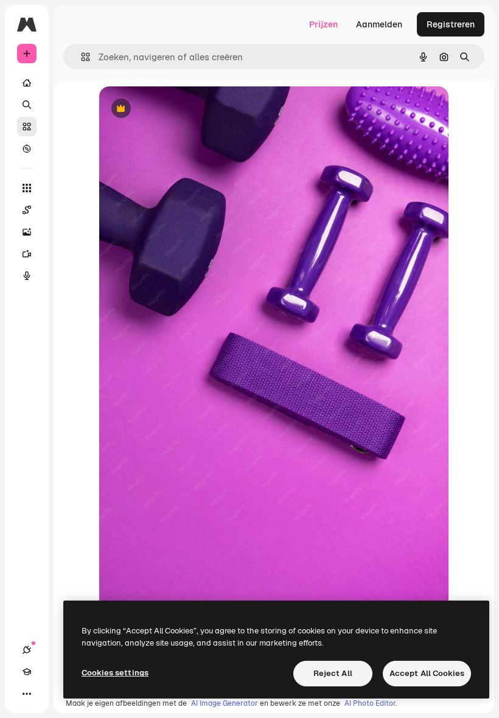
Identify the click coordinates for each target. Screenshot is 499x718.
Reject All (332, 673)
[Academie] (27, 671)
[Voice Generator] (27, 275)
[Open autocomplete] (80, 56)
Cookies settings (115, 672)
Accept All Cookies (426, 673)
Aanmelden (379, 24)
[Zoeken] (27, 104)
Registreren (451, 24)
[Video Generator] (27, 253)
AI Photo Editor (370, 703)
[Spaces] (27, 210)
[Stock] (27, 126)
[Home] (27, 82)
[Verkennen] (27, 148)
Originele (179, 109)
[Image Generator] (27, 232)
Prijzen (323, 24)
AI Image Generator (224, 703)
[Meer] (27, 693)
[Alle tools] (27, 188)
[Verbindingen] (27, 650)
